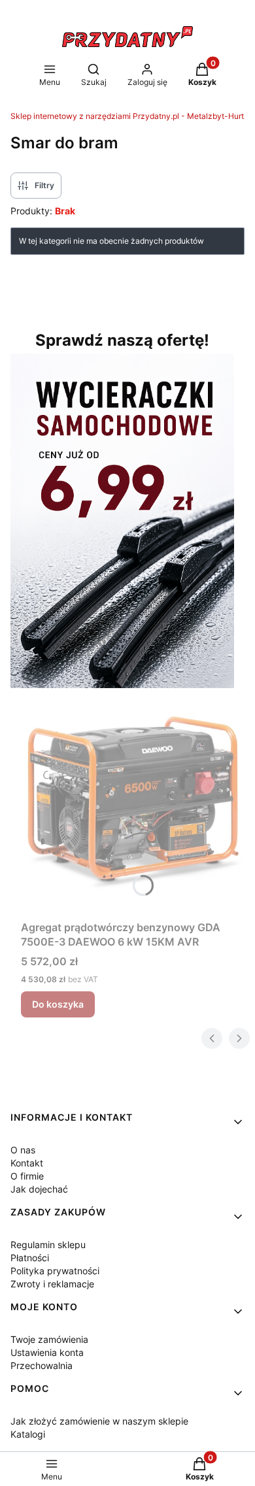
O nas (22, 1149)
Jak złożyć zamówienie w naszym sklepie (99, 1421)
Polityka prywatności (54, 1270)
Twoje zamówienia (49, 1339)
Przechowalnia (41, 1365)
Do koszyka (58, 1004)
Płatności (29, 1257)
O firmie (27, 1175)
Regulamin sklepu (48, 1244)
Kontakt (26, 1162)
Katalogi (27, 1434)
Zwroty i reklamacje (52, 1283)
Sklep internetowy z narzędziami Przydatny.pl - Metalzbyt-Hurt (127, 116)
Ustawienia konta (47, 1352)
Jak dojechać (39, 1189)
